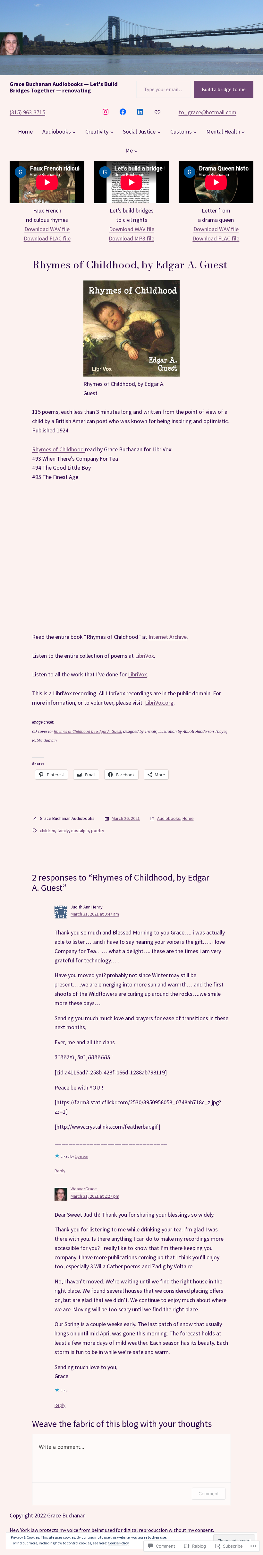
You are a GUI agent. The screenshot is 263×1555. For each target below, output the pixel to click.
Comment (209, 1493)
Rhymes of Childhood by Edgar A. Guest (87, 731)
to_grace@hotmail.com (207, 112)
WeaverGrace (84, 1189)
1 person (81, 1156)
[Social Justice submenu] (159, 132)
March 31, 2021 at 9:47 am (95, 914)
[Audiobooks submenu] (74, 132)
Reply (60, 1171)
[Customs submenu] (195, 132)
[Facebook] (123, 112)
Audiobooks (168, 818)
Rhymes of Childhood (58, 449)
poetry (97, 830)
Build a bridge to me (224, 89)
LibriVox (144, 655)
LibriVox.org (159, 702)
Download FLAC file (47, 238)
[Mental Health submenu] (243, 132)
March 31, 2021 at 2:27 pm (95, 1196)
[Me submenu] (136, 150)
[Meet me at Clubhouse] (157, 112)
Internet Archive (167, 636)
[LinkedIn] (140, 112)
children (47, 830)
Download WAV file (47, 229)
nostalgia (80, 830)
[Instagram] (105, 112)
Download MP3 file (131, 238)
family (63, 830)
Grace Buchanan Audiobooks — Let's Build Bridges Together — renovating (64, 87)
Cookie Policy (118, 1543)
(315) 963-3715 (27, 112)
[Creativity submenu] (112, 132)
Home (188, 818)
